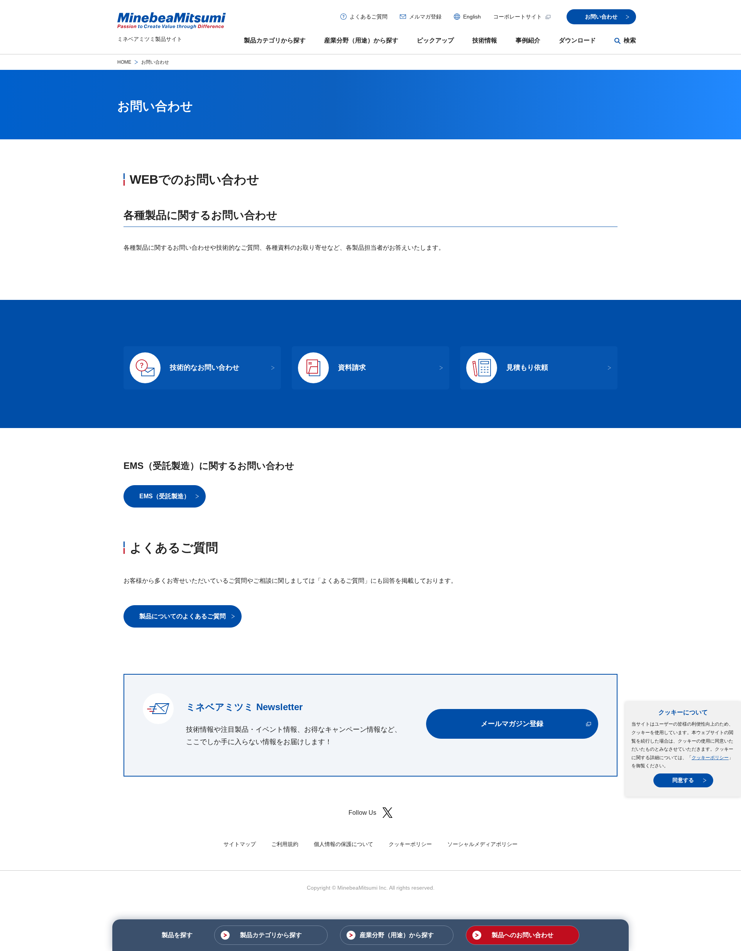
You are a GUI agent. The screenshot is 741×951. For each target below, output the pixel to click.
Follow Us (362, 812)
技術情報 (484, 40)
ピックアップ (435, 40)
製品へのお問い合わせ (522, 935)
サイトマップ (239, 844)
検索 (630, 40)
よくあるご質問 (368, 17)
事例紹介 (528, 40)
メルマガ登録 (425, 17)
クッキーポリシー (710, 757)
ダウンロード (577, 40)
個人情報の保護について (343, 844)
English (472, 17)
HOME (124, 62)
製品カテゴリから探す (275, 40)
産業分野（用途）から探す (361, 40)
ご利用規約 (284, 844)
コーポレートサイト (517, 17)
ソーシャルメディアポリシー (482, 844)
